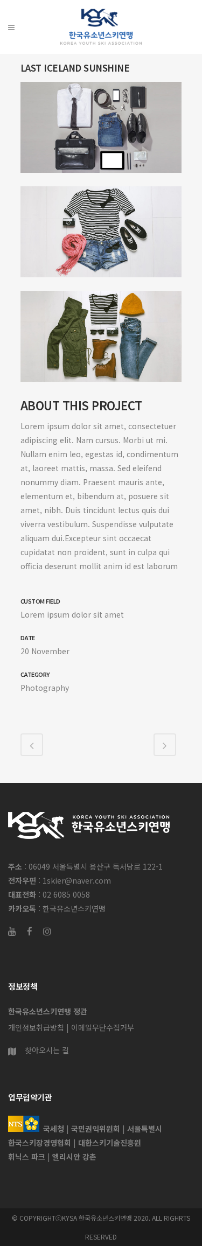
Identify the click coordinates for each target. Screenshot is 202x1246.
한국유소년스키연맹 (74, 908)
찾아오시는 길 (47, 1050)
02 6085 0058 (66, 894)
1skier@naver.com (77, 880)
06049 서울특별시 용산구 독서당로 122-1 (96, 866)
